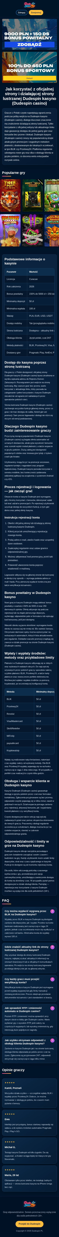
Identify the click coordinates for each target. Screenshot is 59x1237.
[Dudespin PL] (29, 5)
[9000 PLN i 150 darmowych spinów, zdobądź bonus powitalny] (29, 34)
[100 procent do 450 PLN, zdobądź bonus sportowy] (29, 67)
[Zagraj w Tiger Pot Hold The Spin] (10, 195)
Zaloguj (21, 12)
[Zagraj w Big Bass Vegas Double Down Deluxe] (10, 230)
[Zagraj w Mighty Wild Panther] (32, 195)
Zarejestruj (36, 12)
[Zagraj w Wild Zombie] (32, 230)
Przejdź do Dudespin (29, 1224)
